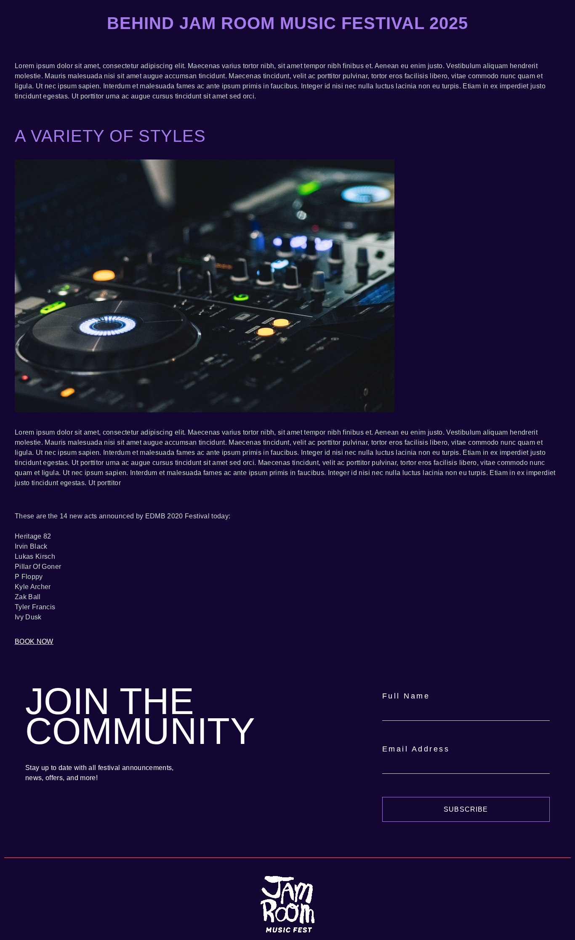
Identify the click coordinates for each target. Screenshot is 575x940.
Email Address (416, 749)
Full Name (406, 696)
